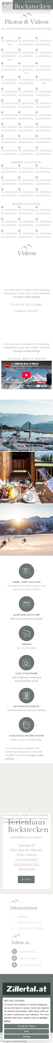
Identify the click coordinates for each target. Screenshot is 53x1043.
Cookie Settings (30, 928)
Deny (26, 1031)
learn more (9, 446)
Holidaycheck (30, 965)
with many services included (26, 618)
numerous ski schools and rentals (26, 710)
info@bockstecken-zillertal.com (11, 5)
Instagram (28, 958)
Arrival (26, 879)
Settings (26, 1036)
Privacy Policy (29, 922)
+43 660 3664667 (7, 5)
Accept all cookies (26, 1026)
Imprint (23, 916)
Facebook (27, 951)
